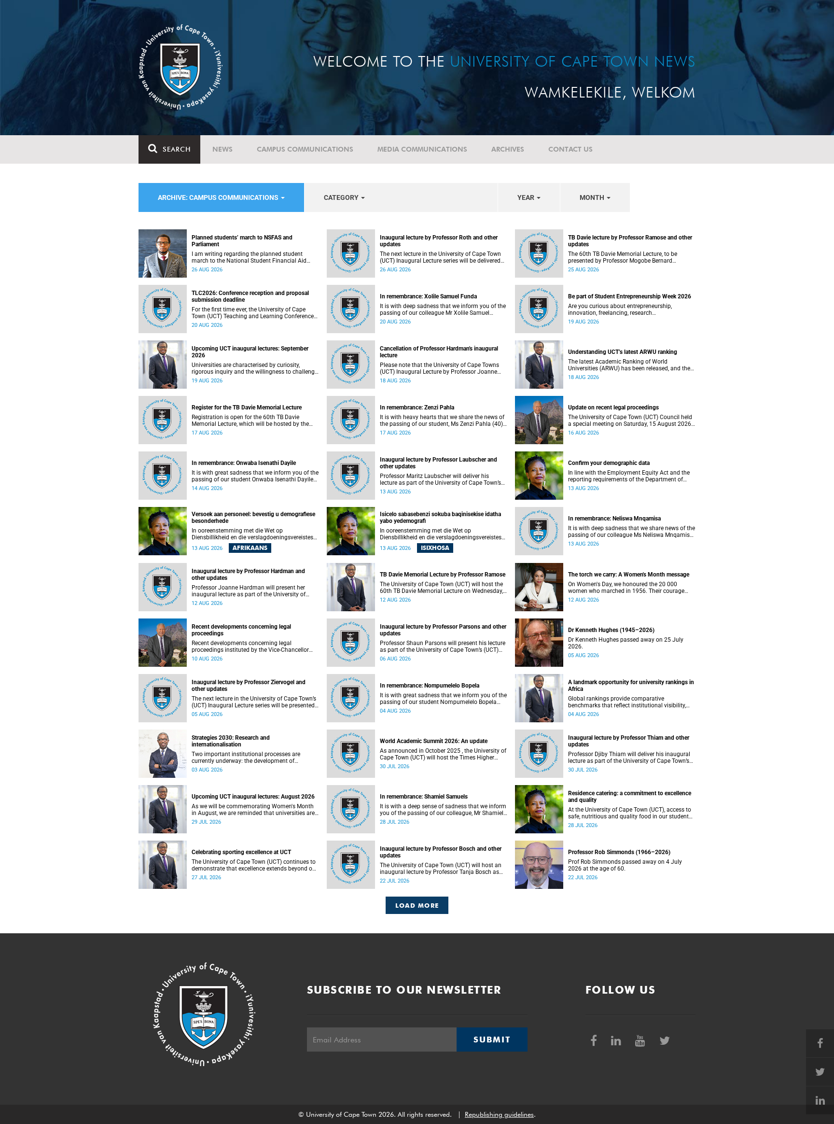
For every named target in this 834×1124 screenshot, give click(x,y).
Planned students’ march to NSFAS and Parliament (242, 241)
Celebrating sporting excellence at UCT (241, 852)
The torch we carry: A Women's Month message (628, 574)
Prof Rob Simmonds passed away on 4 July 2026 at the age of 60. (625, 865)
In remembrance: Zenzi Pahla (417, 407)
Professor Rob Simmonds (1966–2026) (619, 852)
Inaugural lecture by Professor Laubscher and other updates (438, 463)
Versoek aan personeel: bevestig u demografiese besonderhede (253, 517)
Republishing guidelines (499, 1114)
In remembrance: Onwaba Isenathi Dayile (244, 463)
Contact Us (570, 149)
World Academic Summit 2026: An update (433, 741)
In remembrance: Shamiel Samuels (424, 796)
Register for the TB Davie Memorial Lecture (247, 407)
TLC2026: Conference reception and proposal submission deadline (250, 296)
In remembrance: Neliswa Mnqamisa (614, 518)
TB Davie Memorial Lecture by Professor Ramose (442, 574)
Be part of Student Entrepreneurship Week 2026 (629, 296)
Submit (491, 1039)
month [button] (593, 197)
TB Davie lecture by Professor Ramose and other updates (630, 241)
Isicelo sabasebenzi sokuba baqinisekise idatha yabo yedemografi (440, 517)
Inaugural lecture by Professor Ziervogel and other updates (249, 685)
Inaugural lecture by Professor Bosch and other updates (440, 852)
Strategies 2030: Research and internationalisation (231, 741)
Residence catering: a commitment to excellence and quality (629, 796)
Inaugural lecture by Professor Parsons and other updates (443, 630)
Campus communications (305, 149)
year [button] (526, 197)
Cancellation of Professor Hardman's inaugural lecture (439, 352)
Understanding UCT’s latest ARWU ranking (622, 352)
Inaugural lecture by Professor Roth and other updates (439, 241)
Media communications (422, 149)
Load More (417, 905)
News (222, 149)
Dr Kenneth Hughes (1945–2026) (611, 630)
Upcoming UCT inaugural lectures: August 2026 (253, 796)
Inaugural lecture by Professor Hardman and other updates (248, 574)
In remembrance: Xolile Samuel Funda (428, 296)
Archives (507, 149)
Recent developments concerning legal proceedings (241, 630)
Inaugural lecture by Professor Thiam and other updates (628, 741)
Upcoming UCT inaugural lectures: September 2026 (250, 352)
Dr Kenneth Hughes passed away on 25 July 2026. (625, 643)
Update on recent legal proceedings (613, 407)
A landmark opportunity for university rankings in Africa (631, 685)
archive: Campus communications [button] (219, 197)
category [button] (342, 197)
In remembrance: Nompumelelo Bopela (429, 685)
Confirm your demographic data (609, 463)
